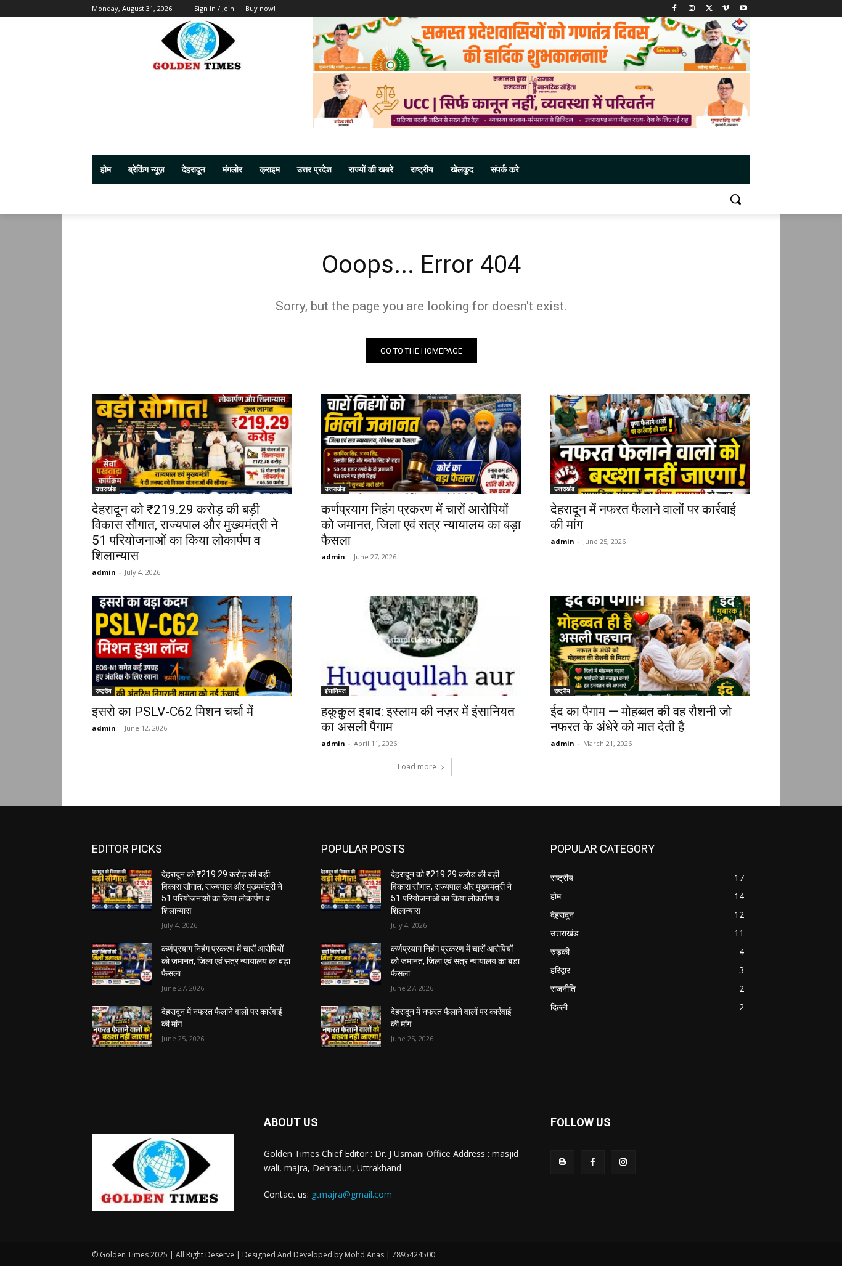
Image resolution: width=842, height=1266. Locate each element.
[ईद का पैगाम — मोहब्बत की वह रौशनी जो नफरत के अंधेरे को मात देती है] (650, 646)
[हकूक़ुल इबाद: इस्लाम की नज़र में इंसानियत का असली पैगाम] (421, 646)
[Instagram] (692, 9)
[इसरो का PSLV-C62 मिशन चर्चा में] (192, 646)
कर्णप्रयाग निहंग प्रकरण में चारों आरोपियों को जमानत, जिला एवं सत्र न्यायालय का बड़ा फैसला (421, 525)
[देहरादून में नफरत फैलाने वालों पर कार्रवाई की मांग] (650, 444)
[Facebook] (675, 9)
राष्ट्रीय (104, 690)
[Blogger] (562, 1162)
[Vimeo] (726, 9)
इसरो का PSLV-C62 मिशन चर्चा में (172, 711)
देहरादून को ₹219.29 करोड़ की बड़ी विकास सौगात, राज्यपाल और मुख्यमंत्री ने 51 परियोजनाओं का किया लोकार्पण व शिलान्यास (185, 532)
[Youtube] (743, 9)
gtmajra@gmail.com (351, 1194)
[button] (735, 199)
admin (104, 572)
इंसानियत (335, 690)
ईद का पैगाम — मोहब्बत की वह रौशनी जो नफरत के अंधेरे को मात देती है (641, 719)
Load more (417, 766)
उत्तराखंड (106, 488)
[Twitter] (709, 9)
